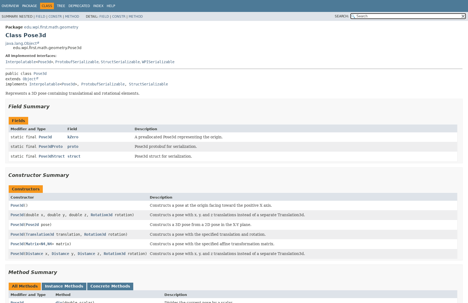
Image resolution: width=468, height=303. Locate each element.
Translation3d (40, 234)
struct (73, 156)
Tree (61, 6)
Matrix (32, 244)
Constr (55, 16)
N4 (43, 244)
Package (29, 6)
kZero (72, 137)
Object (29, 79)
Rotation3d (101, 215)
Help (111, 6)
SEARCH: (342, 16)
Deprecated (79, 6)
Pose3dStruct (52, 156)
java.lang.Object (21, 43)
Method (72, 16)
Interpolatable (20, 62)
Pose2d (32, 224)
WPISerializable (158, 62)
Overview (10, 6)
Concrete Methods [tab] (110, 286)
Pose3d (44, 62)
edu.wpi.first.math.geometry (51, 27)
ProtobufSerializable (77, 62)
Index (98, 6)
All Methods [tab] (25, 286)
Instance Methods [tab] (64, 286)
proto (72, 146)
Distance (34, 253)
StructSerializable (120, 62)
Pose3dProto (51, 146)
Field (40, 16)
